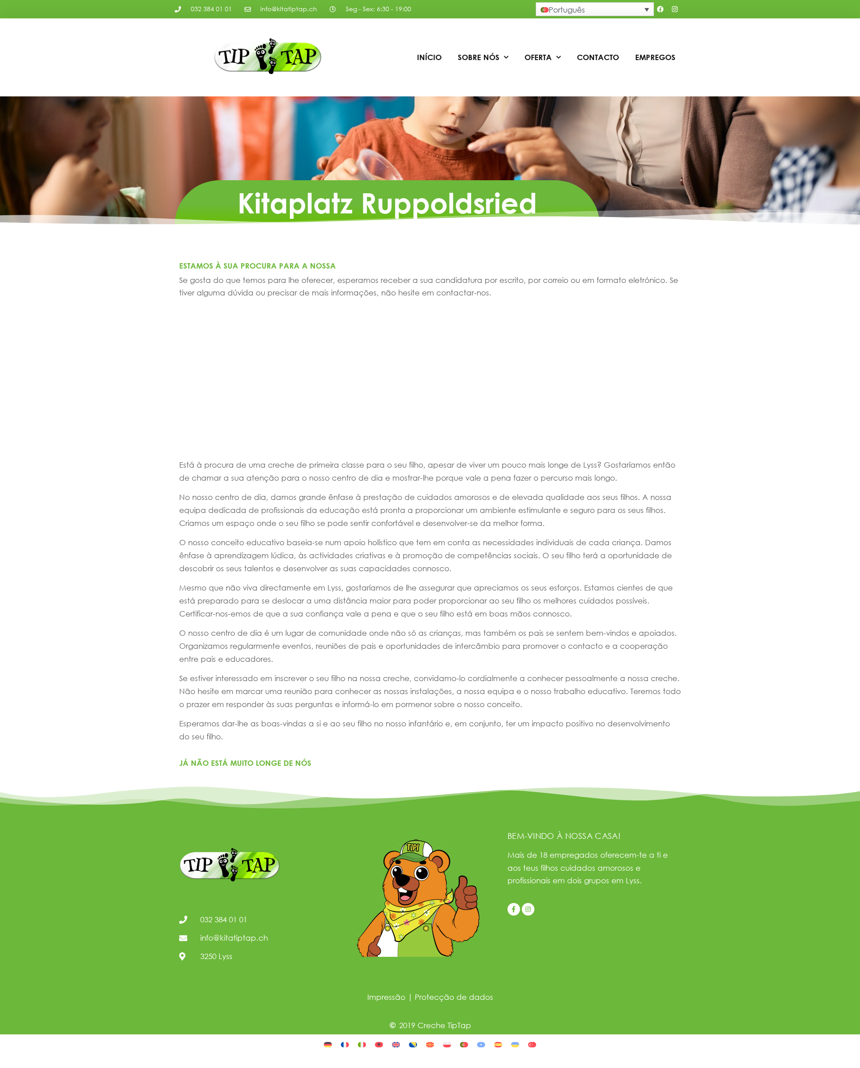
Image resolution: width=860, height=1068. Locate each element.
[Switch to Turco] (532, 1044)
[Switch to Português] (464, 1044)
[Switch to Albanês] (378, 1044)
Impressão (386, 997)
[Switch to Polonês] (447, 1044)
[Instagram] (675, 9)
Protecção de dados (454, 997)
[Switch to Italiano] (361, 1044)
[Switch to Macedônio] (430, 1044)
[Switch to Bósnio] (412, 1044)
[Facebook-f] (513, 909)
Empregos (655, 57)
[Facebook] (660, 9)
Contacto (598, 57)
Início (429, 57)
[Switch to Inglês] (395, 1044)
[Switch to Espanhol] (498, 1044)
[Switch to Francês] (344, 1044)
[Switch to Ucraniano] (515, 1044)
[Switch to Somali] (481, 1044)
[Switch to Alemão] (327, 1044)
